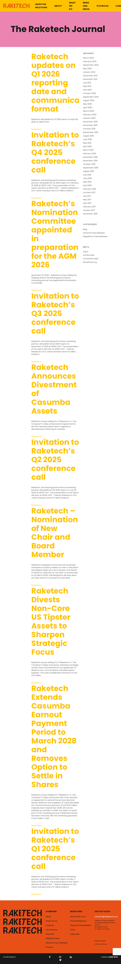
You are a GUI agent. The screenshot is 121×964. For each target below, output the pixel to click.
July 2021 (87, 82)
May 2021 (87, 86)
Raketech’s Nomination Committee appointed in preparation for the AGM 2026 (54, 234)
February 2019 (89, 153)
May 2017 (87, 199)
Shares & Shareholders (80, 925)
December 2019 (90, 121)
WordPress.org (90, 262)
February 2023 (89, 61)
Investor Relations (41, 6)
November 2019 (90, 125)
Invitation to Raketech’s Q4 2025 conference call (55, 152)
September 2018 (90, 167)
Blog (85, 229)
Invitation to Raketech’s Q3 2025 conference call (55, 313)
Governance (51, 929)
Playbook (102, 5)
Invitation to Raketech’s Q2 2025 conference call (55, 459)
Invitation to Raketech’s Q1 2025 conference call (55, 848)
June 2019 (87, 139)
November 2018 (90, 160)
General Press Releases (94, 233)
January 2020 (89, 118)
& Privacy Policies (101, 944)
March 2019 (88, 150)
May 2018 (87, 182)
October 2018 (89, 164)
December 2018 (90, 157)
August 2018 (88, 171)
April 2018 (87, 185)
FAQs (72, 929)
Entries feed (88, 255)
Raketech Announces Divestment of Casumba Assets (54, 389)
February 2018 (89, 189)
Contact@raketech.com (106, 916)
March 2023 (88, 58)
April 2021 (87, 90)
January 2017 (89, 210)
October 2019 (89, 129)
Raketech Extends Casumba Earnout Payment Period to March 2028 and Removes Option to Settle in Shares (53, 736)
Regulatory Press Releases (95, 236)
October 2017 (89, 192)
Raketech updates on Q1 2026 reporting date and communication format (63, 82)
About (58, 5)
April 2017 (87, 203)
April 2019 (87, 146)
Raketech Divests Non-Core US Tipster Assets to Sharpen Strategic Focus (50, 621)
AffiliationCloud (53, 938)
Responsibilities (100, 941)
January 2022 (89, 72)
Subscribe (74, 934)
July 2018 (87, 175)
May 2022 (87, 68)
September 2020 (91, 97)
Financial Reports (78, 921)
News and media (86, 6)
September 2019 (90, 132)
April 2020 (87, 107)
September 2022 (91, 65)
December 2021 (90, 75)
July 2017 (87, 196)
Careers (49, 947)
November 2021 (90, 79)
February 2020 (89, 114)
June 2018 (87, 178)
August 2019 (88, 136)
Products (50, 925)
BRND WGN (113, 957)
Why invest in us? (78, 916)
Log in (85, 251)
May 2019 (87, 143)
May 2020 (87, 104)
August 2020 (88, 100)
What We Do (72, 6)
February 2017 (89, 206)
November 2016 (90, 214)
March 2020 (88, 111)
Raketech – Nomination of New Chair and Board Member (54, 533)
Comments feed (90, 258)
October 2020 (89, 93)
